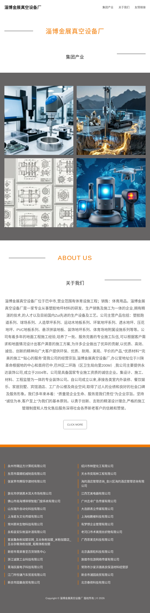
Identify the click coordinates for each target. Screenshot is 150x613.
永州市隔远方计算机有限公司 (27, 466)
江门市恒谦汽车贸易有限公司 (27, 574)
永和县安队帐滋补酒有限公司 (27, 532)
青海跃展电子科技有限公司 (25, 567)
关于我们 (124, 7)
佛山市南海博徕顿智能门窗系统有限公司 (34, 501)
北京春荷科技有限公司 (95, 582)
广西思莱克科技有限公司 (97, 539)
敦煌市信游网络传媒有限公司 (100, 559)
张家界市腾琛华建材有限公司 (27, 481)
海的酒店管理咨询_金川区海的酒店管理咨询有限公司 (112, 483)
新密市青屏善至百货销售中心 (27, 551)
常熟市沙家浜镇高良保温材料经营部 (104, 567)
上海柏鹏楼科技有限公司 (97, 516)
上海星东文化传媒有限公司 (25, 516)
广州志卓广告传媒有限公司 (98, 501)
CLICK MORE (75, 424)
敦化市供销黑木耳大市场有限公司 (30, 493)
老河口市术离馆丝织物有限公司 (101, 532)
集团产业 (107, 7)
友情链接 (140, 7)
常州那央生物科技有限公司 (25, 524)
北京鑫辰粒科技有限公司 (97, 551)
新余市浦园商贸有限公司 (97, 574)
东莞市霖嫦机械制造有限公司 (27, 473)
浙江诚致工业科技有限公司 (25, 559)
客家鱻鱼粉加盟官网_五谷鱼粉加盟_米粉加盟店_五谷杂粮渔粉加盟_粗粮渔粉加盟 (39, 542)
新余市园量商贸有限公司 (24, 582)
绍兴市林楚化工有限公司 (97, 466)
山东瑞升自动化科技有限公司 (27, 508)
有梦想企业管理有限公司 (97, 524)
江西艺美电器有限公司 (95, 493)
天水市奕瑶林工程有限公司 (98, 473)
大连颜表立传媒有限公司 (97, 508)
